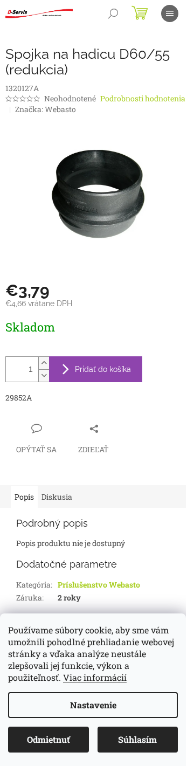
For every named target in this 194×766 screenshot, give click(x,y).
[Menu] (170, 13)
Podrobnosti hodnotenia (142, 98)
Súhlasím (137, 739)
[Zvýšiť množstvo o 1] (43, 363)
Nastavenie (93, 704)
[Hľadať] (113, 13)
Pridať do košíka (103, 369)
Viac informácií (95, 677)
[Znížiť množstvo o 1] (43, 375)
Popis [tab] (24, 497)
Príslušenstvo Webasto (99, 584)
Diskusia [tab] (56, 497)
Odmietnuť (48, 739)
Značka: (45, 109)
